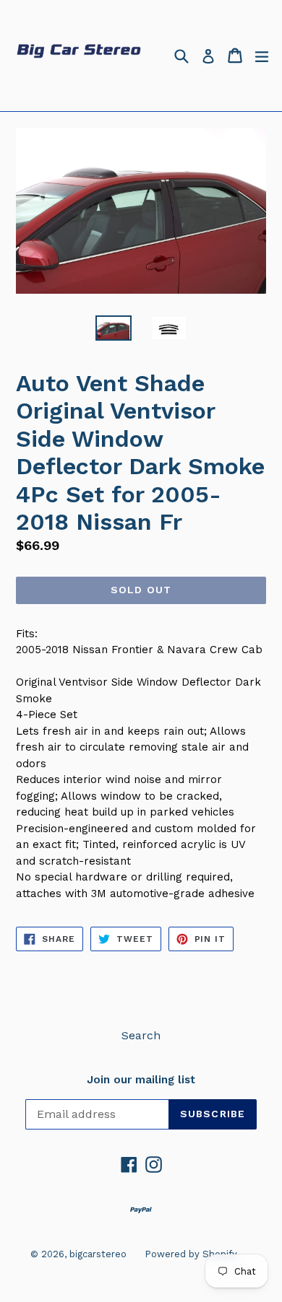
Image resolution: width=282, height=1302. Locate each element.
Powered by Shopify (191, 1254)
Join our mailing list (141, 1079)
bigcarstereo (98, 1254)
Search (141, 1035)
